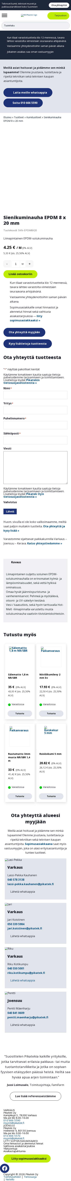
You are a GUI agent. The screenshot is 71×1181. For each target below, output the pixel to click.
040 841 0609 (15, 1013)
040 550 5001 (15, 968)
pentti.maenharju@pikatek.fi (27, 1017)
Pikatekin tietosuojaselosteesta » (21, 381)
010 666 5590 (11, 1120)
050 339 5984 (15, 924)
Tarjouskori (61, 15)
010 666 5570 (11, 1135)
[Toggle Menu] (4, 15)
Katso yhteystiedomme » (44, 543)
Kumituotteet (33, 117)
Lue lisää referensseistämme (35, 1096)
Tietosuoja (30, 1176)
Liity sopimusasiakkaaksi (29, 1158)
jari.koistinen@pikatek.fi (24, 928)
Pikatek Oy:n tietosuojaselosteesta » (23, 495)
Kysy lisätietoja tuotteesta (28, 343)
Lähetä (10, 511)
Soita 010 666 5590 (24, 103)
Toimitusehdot (12, 1176)
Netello (10, 1179)
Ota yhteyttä (59, 5)
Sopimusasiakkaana (39, 844)
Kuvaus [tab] (16, 562)
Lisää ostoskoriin (20, 274)
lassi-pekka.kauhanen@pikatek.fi (30, 884)
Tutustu (19, 713)
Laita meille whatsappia (30, 92)
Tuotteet (19, 117)
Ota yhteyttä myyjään (24, 332)
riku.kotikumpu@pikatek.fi (26, 973)
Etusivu (7, 117)
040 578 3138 (15, 880)
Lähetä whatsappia (22, 891)
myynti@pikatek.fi (13, 1123)
